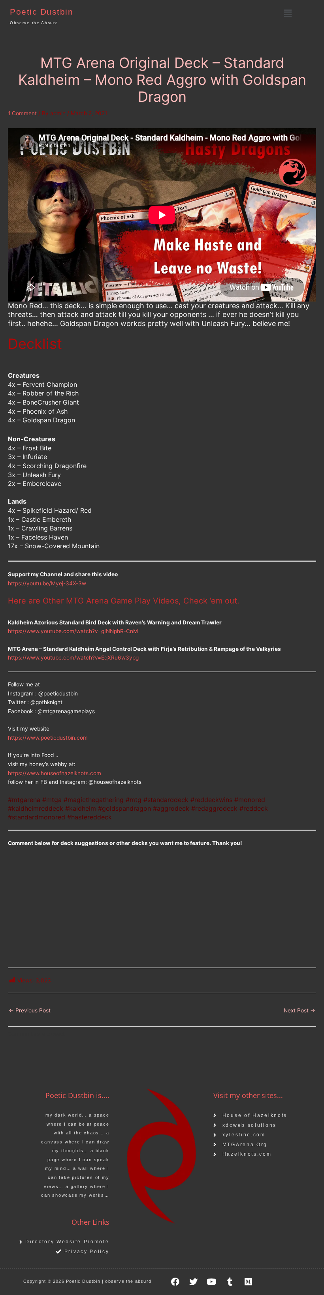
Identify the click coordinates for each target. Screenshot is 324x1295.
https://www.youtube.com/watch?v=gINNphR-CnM (73, 631)
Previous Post (30, 1010)
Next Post (299, 1010)
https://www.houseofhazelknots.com (54, 773)
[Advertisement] (162, 911)
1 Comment (22, 113)
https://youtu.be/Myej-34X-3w (47, 583)
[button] (287, 13)
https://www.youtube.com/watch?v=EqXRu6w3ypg (73, 657)
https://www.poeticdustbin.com (48, 738)
